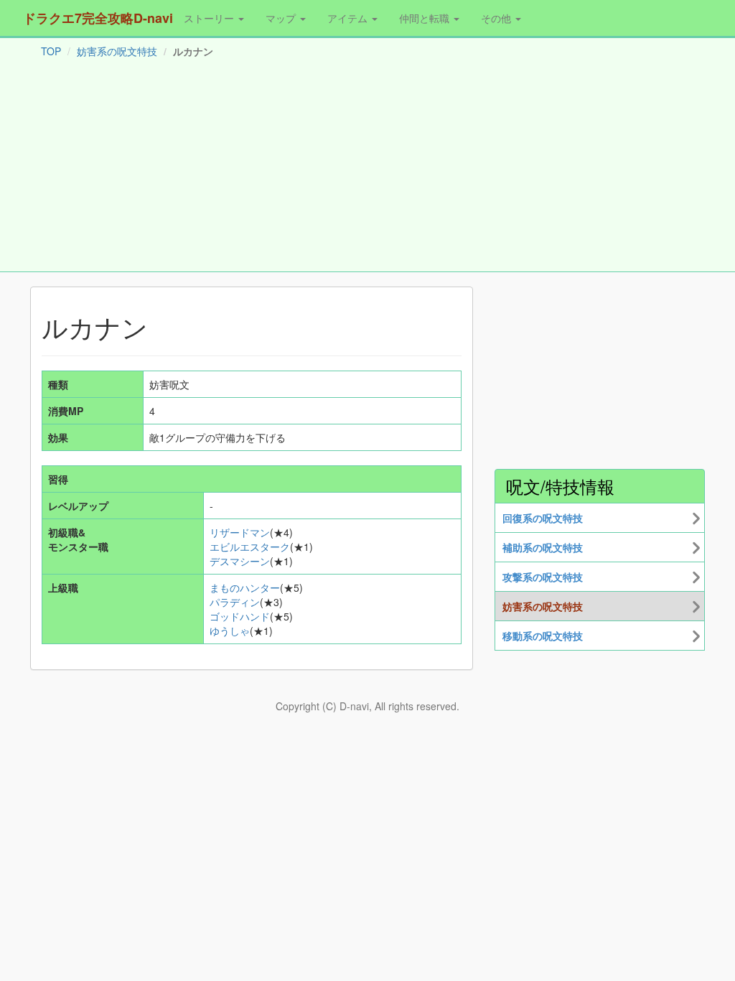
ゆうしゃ (230, 630)
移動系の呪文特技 (542, 635)
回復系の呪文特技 (542, 518)
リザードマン (240, 532)
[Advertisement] (367, 168)
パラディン (235, 602)
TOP (51, 51)
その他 (497, 18)
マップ (282, 18)
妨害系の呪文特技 (117, 51)
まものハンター (245, 587)
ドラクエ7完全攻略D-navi (98, 18)
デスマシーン (240, 561)
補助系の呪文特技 (542, 547)
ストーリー (210, 18)
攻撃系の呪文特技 (542, 576)
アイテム (348, 18)
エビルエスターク (250, 546)
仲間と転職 (425, 18)
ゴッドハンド (240, 616)
